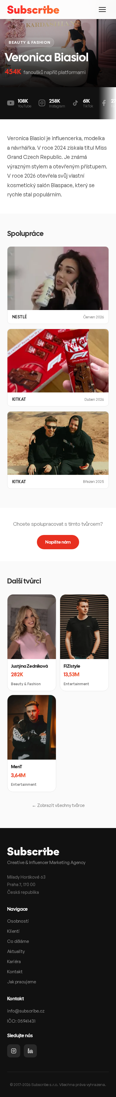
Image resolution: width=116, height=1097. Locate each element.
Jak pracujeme (21, 982)
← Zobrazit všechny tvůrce (58, 805)
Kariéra (14, 961)
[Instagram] (13, 1050)
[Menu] (102, 9)
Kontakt (15, 971)
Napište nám (58, 542)
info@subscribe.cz (26, 1011)
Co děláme (18, 941)
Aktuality (16, 951)
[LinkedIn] (30, 1050)
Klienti (13, 931)
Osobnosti (18, 921)
